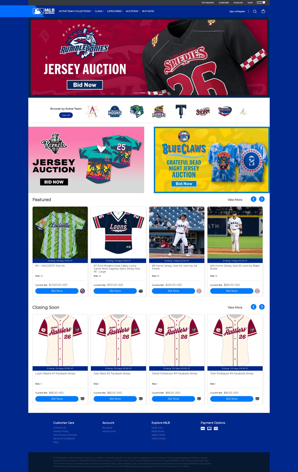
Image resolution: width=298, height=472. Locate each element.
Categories (114, 11)
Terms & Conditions (64, 438)
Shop (250, 3)
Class (98, 11)
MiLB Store (158, 431)
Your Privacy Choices (65, 434)
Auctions (132, 11)
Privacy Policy (61, 431)
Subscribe (224, 3)
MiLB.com (238, 3)
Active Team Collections (75, 11)
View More (235, 199)
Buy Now (148, 11)
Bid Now (57, 291)
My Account (109, 431)
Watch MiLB (158, 434)
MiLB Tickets (159, 438)
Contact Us (59, 427)
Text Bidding (208, 3)
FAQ (55, 442)
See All (66, 115)
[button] (46, 57)
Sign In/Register (237, 11)
